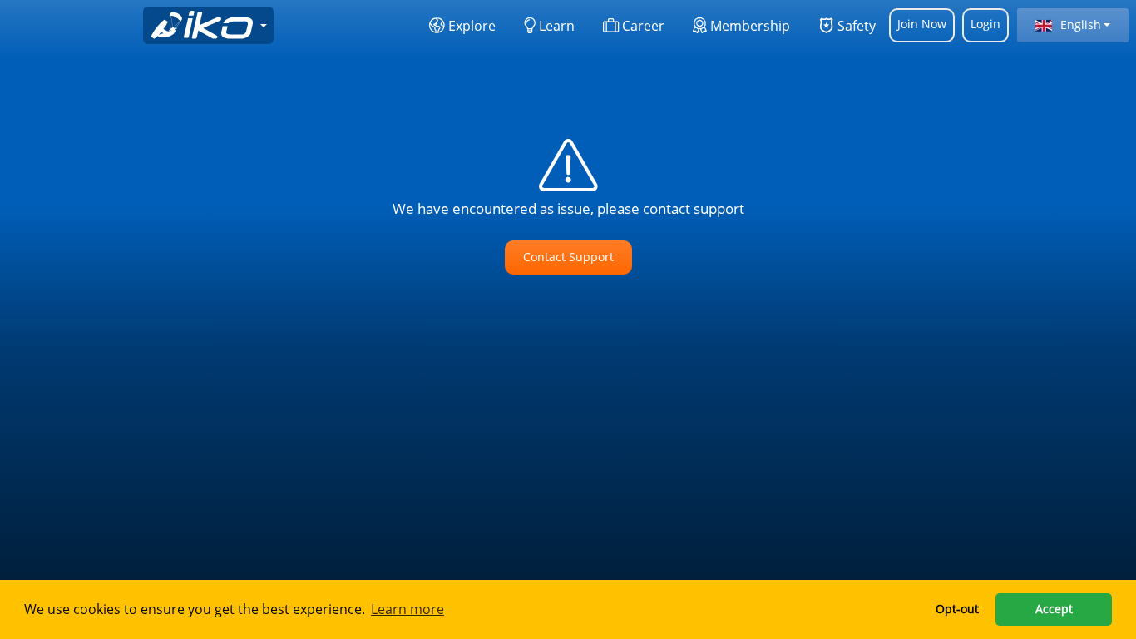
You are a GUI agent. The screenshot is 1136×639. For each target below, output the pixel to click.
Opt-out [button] (957, 609)
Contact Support (568, 257)
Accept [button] (1054, 609)
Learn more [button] (407, 609)
